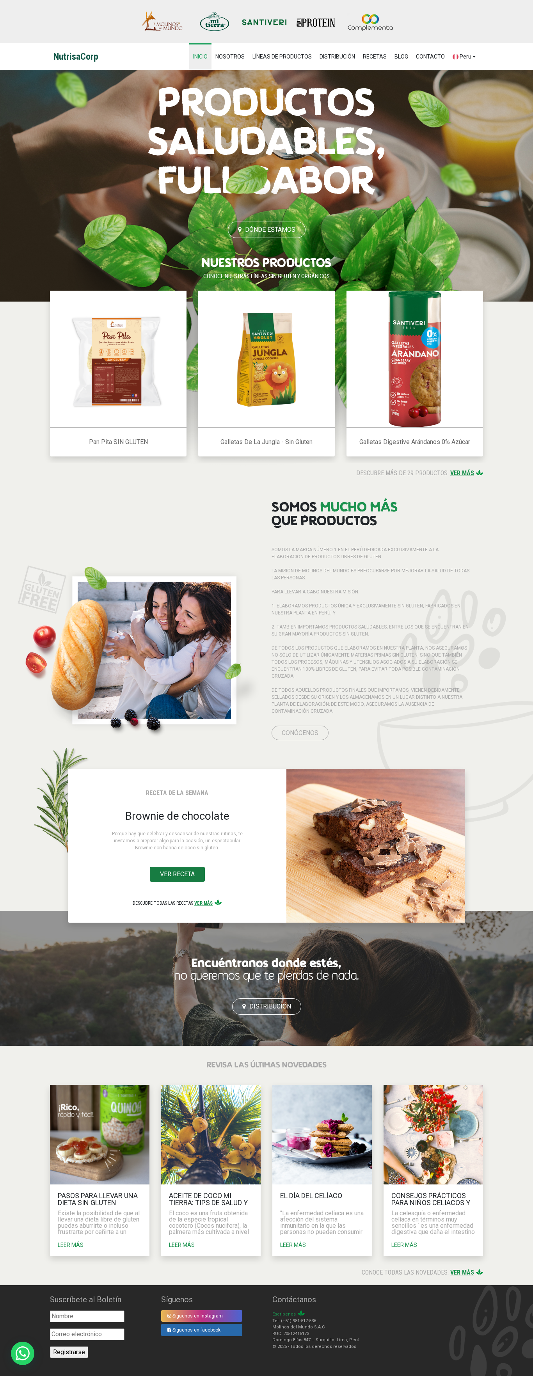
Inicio (200, 56)
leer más (71, 1245)
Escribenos (284, 1314)
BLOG (401, 56)
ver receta (177, 874)
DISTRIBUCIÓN (337, 56)
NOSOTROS (230, 56)
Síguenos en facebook (195, 1330)
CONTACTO (430, 56)
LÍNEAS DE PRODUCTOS (282, 56)
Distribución (269, 1006)
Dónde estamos (269, 229)
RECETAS (375, 56)
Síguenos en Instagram (197, 1316)
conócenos (300, 733)
